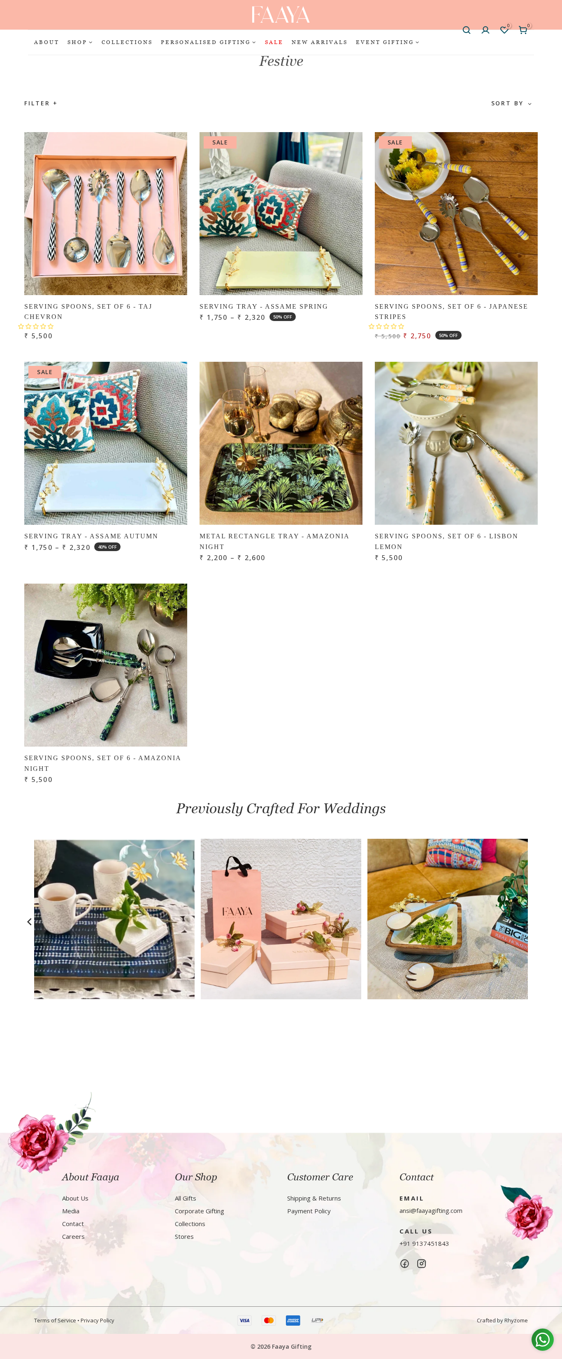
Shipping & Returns (314, 1198)
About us (75, 1198)
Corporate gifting (199, 1211)
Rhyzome (516, 1320)
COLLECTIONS (127, 42)
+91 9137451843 (424, 1243)
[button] (36, 326)
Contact (73, 1223)
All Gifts (185, 1198)
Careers (73, 1236)
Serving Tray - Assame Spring (264, 306)
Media (70, 1211)
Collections (190, 1223)
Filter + (41, 103)
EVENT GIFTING (385, 42)
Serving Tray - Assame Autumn (91, 536)
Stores (184, 1236)
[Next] (526, 925)
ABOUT (46, 42)
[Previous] (29, 922)
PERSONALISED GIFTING (206, 42)
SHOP (77, 42)
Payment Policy (309, 1211)
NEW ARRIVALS (320, 42)
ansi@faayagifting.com (430, 1210)
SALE (274, 42)
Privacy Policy (97, 1320)
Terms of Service (55, 1320)
